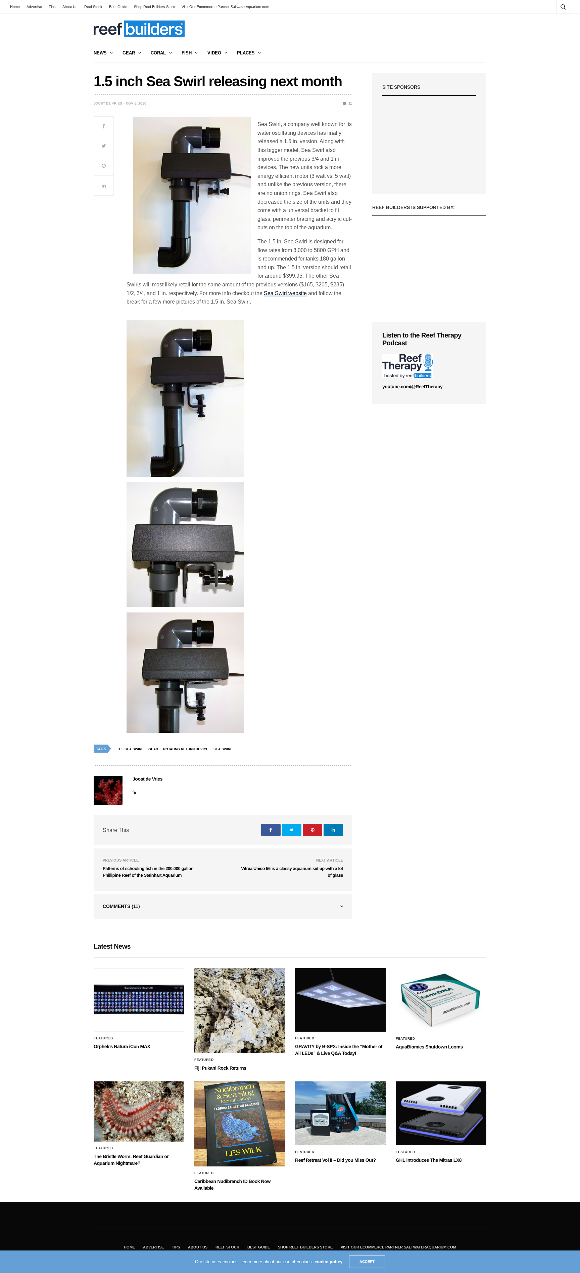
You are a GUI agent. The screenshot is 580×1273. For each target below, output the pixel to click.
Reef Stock (93, 7)
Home (15, 7)
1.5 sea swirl (130, 749)
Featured (103, 1038)
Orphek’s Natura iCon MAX (122, 1046)
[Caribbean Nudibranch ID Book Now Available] (239, 1123)
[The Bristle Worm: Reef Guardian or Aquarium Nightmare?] (139, 1111)
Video (214, 52)
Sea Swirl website (285, 293)
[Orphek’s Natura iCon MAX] (139, 1000)
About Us (70, 7)
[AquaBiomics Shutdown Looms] (441, 1000)
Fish (187, 52)
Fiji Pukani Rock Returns (220, 1068)
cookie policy (328, 1261)
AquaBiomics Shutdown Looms (429, 1046)
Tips (52, 7)
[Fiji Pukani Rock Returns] (239, 1010)
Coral (158, 52)
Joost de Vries (108, 103)
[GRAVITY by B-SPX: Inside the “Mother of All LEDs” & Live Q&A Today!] (340, 1000)
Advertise (34, 7)
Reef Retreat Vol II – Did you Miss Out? (335, 1160)
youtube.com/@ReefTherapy (412, 386)
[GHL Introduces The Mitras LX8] (441, 1113)
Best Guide (118, 7)
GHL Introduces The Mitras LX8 (429, 1160)
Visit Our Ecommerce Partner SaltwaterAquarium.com (225, 7)
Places (246, 52)
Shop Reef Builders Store (154, 7)
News (100, 52)
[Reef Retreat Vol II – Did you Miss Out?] (340, 1113)
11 (349, 103)
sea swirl (222, 749)
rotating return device (185, 749)
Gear (129, 52)
